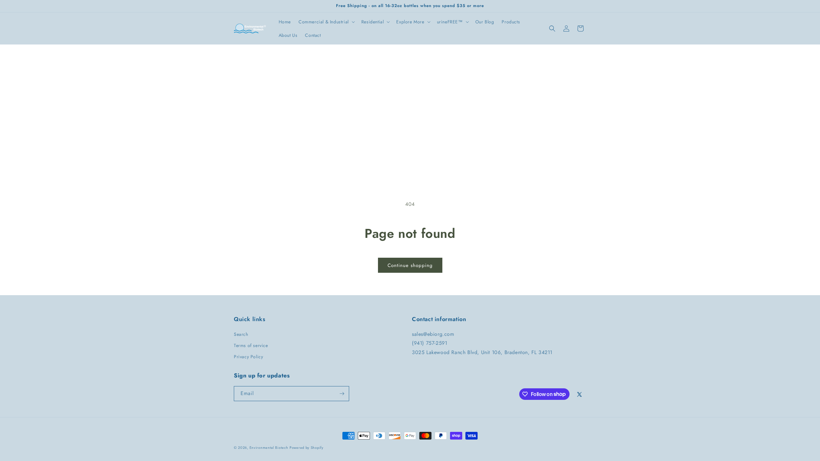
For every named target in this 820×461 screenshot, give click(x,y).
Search (241, 334)
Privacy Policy (248, 356)
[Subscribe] (342, 393)
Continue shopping (410, 265)
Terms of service (251, 345)
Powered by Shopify (307, 447)
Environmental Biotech (269, 447)
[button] (326, 21)
